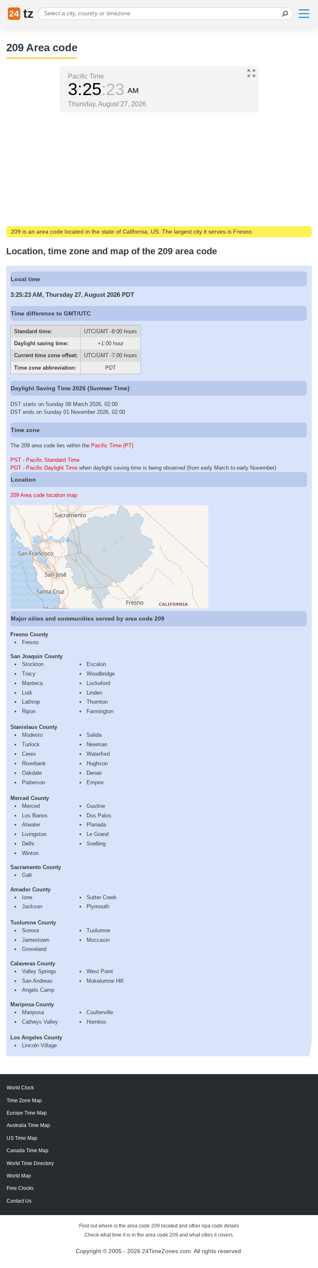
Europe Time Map (27, 1113)
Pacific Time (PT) (112, 445)
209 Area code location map (43, 495)
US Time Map (22, 1138)
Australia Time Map (28, 1125)
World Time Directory (30, 1163)
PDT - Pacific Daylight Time (43, 468)
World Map (19, 1176)
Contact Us (19, 1201)
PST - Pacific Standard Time (45, 460)
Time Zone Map (24, 1100)
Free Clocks (20, 1188)
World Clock (20, 1088)
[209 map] (109, 607)
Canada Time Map (27, 1150)
